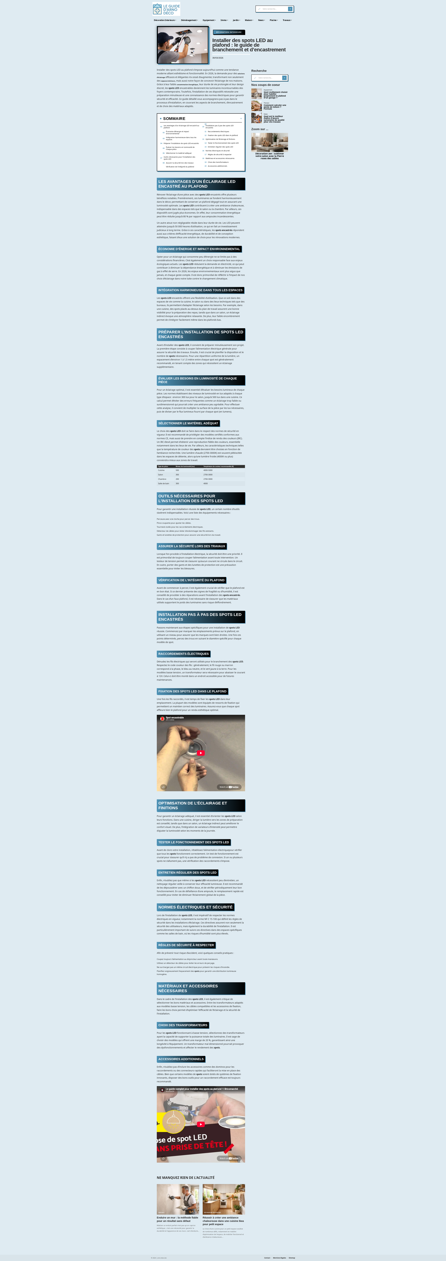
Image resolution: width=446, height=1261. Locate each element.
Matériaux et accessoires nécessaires (220, 158)
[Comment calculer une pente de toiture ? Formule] (256, 106)
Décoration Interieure (229, 32)
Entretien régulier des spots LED (220, 147)
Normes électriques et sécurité (218, 151)
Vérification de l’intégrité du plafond (180, 167)
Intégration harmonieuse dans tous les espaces (181, 138)
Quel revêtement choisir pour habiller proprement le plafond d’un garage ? (276, 95)
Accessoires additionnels (217, 166)
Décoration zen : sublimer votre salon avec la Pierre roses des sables (269, 156)
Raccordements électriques (218, 131)
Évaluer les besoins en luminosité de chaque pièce (180, 148)
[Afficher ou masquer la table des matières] (213, 118)
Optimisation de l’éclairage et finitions (220, 139)
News (266, 114)
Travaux (161, 1212)
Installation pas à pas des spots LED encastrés (220, 126)
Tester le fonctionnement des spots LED (223, 143)
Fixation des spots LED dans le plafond (223, 135)
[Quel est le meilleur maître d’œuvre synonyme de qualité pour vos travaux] (256, 118)
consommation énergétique (187, 85)
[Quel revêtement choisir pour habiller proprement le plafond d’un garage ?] (256, 94)
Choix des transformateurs (218, 162)
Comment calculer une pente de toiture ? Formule (275, 107)
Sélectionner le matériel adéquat (179, 153)
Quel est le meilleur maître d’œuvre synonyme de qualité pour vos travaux (274, 119)
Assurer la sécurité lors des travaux (179, 163)
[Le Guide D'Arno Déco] (166, 9)
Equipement (268, 90)
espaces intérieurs (168, 81)
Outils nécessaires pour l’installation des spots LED (179, 158)
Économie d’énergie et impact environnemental (177, 132)
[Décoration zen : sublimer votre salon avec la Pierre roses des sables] (269, 142)
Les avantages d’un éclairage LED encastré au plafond (181, 126)
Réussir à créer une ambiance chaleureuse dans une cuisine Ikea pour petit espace (223, 1221)
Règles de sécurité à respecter (220, 154)
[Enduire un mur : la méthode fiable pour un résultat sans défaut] (178, 1199)
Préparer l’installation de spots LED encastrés (181, 143)
